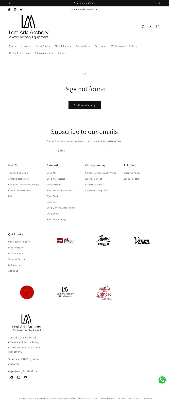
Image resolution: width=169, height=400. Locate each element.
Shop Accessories (56, 178)
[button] (143, 26)
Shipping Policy (132, 172)
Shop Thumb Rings (57, 219)
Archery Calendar (94, 184)
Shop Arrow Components (60, 190)
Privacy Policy (15, 247)
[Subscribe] (110, 151)
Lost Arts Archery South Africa (36, 398)
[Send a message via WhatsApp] (162, 380)
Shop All (51, 172)
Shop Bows (52, 201)
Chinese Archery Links (97, 190)
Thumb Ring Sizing (18, 172)
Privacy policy (91, 398)
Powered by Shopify (58, 398)
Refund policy (76, 398)
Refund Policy (15, 253)
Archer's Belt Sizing (18, 178)
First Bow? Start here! (19, 190)
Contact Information (19, 241)
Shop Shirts (53, 213)
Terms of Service (17, 259)
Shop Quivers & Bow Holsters (62, 207)
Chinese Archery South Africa (100, 172)
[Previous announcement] (9, 3)
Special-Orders (131, 178)
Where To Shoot (93, 178)
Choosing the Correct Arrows (23, 184)
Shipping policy (124, 398)
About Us (13, 270)
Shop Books (53, 196)
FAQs (10, 196)
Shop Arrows (53, 184)
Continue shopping (84, 105)
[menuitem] (12, 46)
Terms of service (107, 398)
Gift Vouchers (15, 264)
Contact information (143, 398)
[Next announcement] (159, 3)
